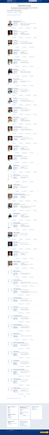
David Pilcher (15, 88)
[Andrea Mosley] (10, 148)
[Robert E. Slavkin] (10, 272)
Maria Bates (15, 69)
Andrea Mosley (16, 146)
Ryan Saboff (15, 242)
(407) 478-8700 (15, 390)
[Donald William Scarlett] (10, 317)
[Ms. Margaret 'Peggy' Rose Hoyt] (10, 196)
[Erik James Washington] (10, 326)
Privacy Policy (36, 430)
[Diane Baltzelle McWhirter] (10, 138)
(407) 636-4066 (15, 215)
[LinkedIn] (10, 430)
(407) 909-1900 (15, 186)
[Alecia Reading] (10, 253)
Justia (7, 3)
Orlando (9, 408)
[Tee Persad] (10, 42)
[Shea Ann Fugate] (10, 234)
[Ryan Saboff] (10, 244)
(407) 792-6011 (15, 371)
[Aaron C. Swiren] (10, 80)
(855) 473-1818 (15, 90)
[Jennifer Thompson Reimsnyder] (10, 344)
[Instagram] (12, 430)
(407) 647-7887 (15, 23)
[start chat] (47, 432)
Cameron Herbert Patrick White (19, 369)
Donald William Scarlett (17, 315)
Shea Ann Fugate (16, 232)
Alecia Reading (16, 251)
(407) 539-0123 (15, 234)
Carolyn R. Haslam (16, 279)
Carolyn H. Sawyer (16, 184)
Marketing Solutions (30, 2)
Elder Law (13, 3)
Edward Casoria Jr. (16, 174)
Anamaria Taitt (16, 165)
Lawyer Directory (10, 3)
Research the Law (16, 2)
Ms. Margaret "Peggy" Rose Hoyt (19, 194)
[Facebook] (11, 430)
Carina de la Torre (16, 203)
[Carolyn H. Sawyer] (10, 186)
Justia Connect (23, 430)
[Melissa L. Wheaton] (10, 61)
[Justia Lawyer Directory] (9, 0)
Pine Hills (9, 410)
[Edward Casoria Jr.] (10, 176)
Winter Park (9, 409)
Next (24, 396)
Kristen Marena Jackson (17, 126)
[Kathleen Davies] (10, 335)
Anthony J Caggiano (16, 261)
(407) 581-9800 (15, 381)
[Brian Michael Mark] (10, 224)
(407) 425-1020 (15, 61)
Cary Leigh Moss (16, 360)
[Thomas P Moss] (10, 353)
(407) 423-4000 (15, 273)
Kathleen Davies (16, 333)
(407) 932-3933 (15, 52)
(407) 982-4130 (15, 326)
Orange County (9, 416)
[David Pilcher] (10, 90)
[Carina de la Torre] (10, 205)
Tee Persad (15, 40)
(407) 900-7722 (15, 167)
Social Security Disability (34, 409)
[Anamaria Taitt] (10, 167)
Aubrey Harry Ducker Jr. (17, 21)
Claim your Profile (22, 424)
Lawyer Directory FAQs (22, 423)
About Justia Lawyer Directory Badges (24, 422)
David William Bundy (17, 288)
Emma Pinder (15, 306)
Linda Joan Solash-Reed (17, 155)
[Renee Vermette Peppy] (10, 299)
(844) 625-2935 (15, 71)
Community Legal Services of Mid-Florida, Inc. (24, 409)
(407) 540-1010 (15, 335)
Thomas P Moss (16, 351)
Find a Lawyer (8, 2)
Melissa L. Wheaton (16, 59)
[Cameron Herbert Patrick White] (10, 371)
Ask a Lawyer (11, 2)
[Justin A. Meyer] (10, 119)
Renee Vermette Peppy (17, 297)
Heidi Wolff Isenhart (16, 378)
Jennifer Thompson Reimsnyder (18, 342)
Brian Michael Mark (16, 222)
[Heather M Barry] (10, 52)
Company (29, 430)
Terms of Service (33, 430)
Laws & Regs (23, 2)
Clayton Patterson (16, 213)
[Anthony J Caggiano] (10, 263)
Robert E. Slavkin (16, 270)
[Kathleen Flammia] (10, 389)
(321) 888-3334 (15, 119)
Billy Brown (15, 30)
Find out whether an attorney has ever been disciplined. (12, 423)
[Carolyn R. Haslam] (10, 281)
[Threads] (13, 430)
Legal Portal (26, 430)
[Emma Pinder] (10, 308)
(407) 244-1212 (15, 263)
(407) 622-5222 (15, 138)
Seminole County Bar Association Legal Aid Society (24, 412)
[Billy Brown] (10, 32)
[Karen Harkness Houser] (10, 109)
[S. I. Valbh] (10, 100)
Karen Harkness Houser (17, 107)
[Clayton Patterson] (10, 215)
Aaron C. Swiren (16, 78)
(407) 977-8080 (15, 196)
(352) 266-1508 (15, 344)
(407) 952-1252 (15, 148)
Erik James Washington (17, 324)
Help (30, 430)
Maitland (9, 411)
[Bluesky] (14, 430)
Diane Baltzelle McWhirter (18, 136)
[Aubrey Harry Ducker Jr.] (10, 23)
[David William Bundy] (10, 290)
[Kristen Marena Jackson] (10, 128)
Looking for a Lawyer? (43, 432)
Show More (24, 415)
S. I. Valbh (15, 98)
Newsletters (26, 2)
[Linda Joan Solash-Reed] (10, 157)
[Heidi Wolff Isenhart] (10, 380)
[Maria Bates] (10, 71)
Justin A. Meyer (16, 117)
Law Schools (19, 2)
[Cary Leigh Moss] (10, 362)
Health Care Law (34, 408)
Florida (15, 3)
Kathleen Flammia (16, 387)
